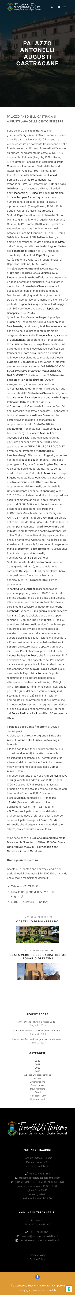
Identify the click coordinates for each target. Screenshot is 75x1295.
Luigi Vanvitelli (19, 780)
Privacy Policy (37, 1254)
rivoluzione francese (22, 344)
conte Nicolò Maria (20, 157)
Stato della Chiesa (34, 353)
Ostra (24, 184)
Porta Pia (41, 713)
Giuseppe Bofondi (30, 571)
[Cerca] (52, 7)
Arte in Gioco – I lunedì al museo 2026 (36, 1021)
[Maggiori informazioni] (58, 7)
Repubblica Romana (35, 673)
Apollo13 (60, 1285)
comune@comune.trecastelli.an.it (39, 1236)
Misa (43, 130)
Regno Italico (27, 304)
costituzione (17, 588)
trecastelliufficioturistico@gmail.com (39, 1177)
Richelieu (39, 237)
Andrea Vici (51, 775)
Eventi (38, 1092)
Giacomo (24, 233)
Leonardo (21, 206)
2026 (37, 1071)
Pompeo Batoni (26, 197)
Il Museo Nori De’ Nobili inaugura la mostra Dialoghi (36, 1039)
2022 (37, 1067)
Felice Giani (39, 762)
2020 (37, 1061)
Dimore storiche (37, 1081)
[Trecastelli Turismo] (24, 7)
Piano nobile (16, 749)
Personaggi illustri (37, 1095)
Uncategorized (37, 1099)
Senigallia (25, 135)
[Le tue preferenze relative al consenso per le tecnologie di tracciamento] (69, 1289)
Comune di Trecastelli (43, 1290)
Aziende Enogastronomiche (37, 1074)
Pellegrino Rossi (27, 655)
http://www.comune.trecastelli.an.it (39, 1240)
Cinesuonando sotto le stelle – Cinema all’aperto (36, 1030)
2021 (37, 1064)
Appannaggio (41, 357)
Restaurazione (19, 388)
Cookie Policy (37, 1259)
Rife (12, 1285)
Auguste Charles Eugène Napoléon (44, 464)
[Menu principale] (65, 7)
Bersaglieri (18, 713)
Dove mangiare (37, 1088)
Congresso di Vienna (23, 406)
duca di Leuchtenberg (34, 459)
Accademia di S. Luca (25, 192)
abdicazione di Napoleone (24, 397)
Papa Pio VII (24, 215)
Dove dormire (37, 1085)
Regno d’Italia (56, 246)
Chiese (37, 1078)
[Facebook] (37, 1276)
